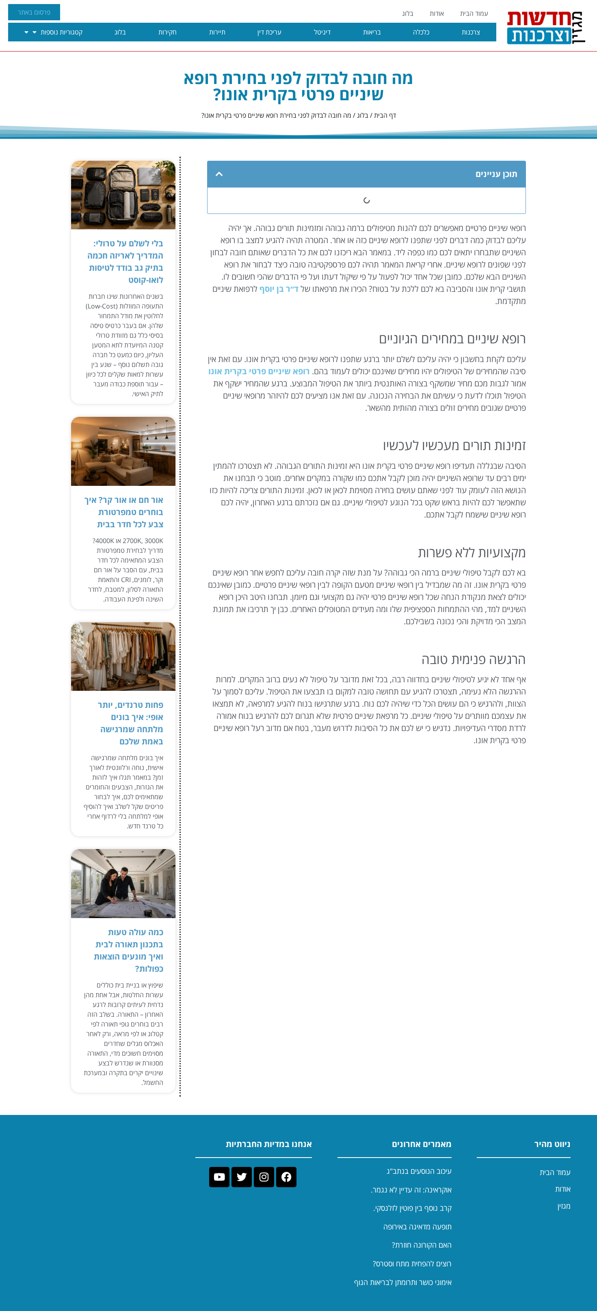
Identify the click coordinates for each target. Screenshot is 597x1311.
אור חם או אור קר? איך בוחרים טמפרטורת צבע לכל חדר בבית (123, 512)
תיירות (217, 32)
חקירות (167, 32)
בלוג (407, 13)
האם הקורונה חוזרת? (422, 1245)
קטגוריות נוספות (61, 32)
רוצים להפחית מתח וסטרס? (412, 1263)
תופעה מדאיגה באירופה (417, 1226)
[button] (219, 174)
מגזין (564, 1206)
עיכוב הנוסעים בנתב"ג (419, 1171)
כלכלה (421, 32)
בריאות (372, 32)
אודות (437, 13)
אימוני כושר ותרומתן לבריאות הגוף (403, 1282)
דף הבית (385, 115)
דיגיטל (322, 32)
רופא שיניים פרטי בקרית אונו (259, 371)
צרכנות (471, 32)
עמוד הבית (474, 13)
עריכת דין (269, 32)
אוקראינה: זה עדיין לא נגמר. (411, 1190)
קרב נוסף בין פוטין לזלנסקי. (412, 1208)
